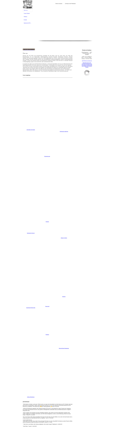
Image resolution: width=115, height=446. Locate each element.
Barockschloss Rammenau (64, 348)
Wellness (25, 16)
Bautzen (63, 296)
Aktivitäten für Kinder (31, 129)
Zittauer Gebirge (64, 237)
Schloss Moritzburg (30, 396)
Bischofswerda (47, 156)
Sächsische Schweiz (31, 233)
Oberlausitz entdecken (64, 131)
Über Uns (25, 10)
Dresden (47, 221)
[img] (27, 4)
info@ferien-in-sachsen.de (87, 60)
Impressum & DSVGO (27, 23)
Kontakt (25, 19)
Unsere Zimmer (27, 13)
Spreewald (47, 306)
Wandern (47, 334)
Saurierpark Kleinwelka (30, 307)
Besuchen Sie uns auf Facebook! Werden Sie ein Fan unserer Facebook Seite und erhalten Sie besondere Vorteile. (87, 65)
